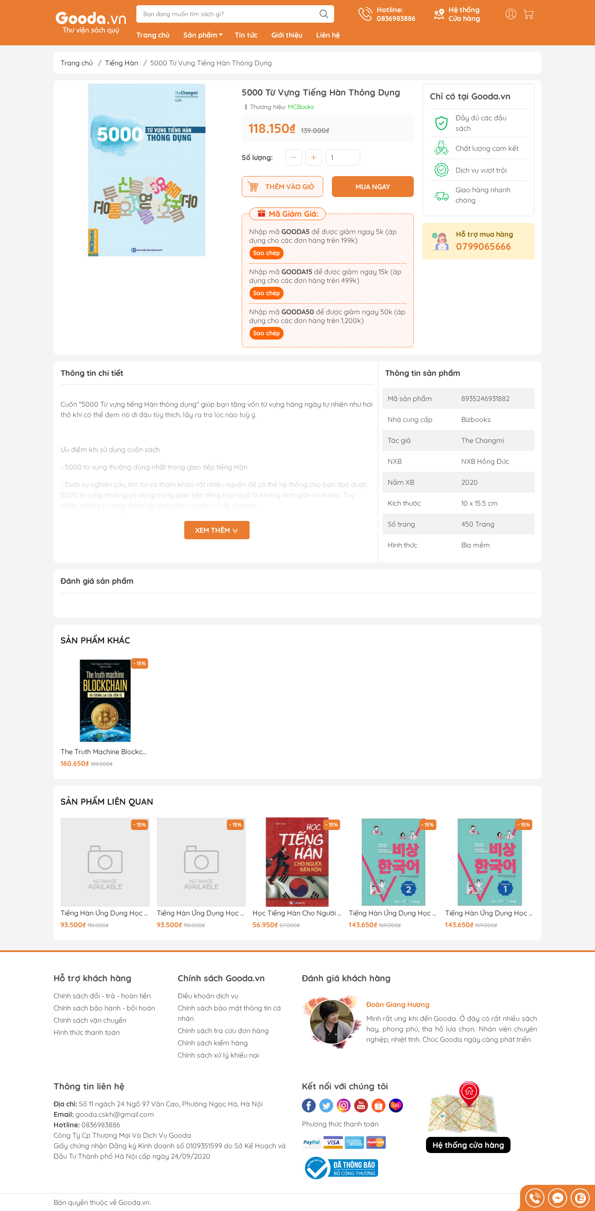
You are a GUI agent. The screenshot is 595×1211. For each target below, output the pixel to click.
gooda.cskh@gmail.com (114, 1114)
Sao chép (266, 253)
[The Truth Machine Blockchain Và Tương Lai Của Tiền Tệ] (105, 701)
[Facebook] (309, 1105)
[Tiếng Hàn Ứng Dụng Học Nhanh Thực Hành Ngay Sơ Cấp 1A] (202, 862)
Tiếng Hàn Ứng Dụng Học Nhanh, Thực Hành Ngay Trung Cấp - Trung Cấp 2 (394, 913)
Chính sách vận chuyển (90, 1020)
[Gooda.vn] (91, 21)
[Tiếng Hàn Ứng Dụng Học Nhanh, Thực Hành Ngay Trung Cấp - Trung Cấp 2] (394, 862)
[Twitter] (326, 1105)
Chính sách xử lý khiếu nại (218, 1055)
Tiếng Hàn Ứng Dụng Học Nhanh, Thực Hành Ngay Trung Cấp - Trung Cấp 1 (489, 913)
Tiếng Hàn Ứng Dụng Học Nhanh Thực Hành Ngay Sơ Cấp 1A (202, 913)
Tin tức (246, 35)
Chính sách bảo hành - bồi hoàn (104, 1007)
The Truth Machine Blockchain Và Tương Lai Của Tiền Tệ (105, 752)
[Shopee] (378, 1105)
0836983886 (100, 1124)
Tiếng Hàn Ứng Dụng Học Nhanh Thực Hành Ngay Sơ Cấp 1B (105, 913)
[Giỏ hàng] (530, 14)
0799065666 (483, 246)
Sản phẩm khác (95, 640)
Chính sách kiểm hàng (213, 1042)
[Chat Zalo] (580, 1198)
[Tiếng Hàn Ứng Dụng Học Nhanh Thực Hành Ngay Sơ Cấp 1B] (105, 862)
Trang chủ (152, 35)
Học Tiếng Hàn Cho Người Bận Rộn (297, 913)
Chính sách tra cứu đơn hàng (223, 1030)
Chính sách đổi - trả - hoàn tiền (102, 995)
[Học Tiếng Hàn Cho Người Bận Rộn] (297, 862)
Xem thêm (213, 530)
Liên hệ (328, 35)
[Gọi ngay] (534, 1198)
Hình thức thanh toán (87, 1032)
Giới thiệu (286, 35)
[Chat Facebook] (557, 1198)
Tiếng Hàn (121, 62)
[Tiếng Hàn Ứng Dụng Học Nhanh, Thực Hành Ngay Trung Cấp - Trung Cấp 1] (489, 862)
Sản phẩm (200, 35)
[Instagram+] (344, 1105)
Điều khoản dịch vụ (208, 995)
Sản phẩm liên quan (107, 801)
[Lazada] (396, 1105)
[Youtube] (361, 1105)
